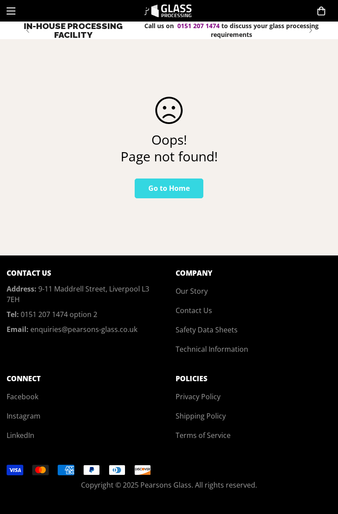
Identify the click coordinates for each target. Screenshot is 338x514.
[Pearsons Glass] (169, 11)
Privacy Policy (198, 396)
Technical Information (212, 349)
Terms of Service (203, 435)
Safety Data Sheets (207, 330)
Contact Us (194, 310)
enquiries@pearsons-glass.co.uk (83, 329)
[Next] (310, 30)
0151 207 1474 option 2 (59, 314)
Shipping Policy (201, 416)
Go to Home (169, 188)
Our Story (192, 291)
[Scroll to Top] (321, 466)
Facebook (22, 396)
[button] (321, 11)
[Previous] (27, 30)
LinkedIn (20, 435)
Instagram (23, 416)
